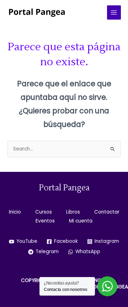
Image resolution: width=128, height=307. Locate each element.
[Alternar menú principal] (114, 12)
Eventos (45, 221)
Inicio (15, 212)
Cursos (43, 212)
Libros (73, 212)
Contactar (106, 212)
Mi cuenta (80, 221)
